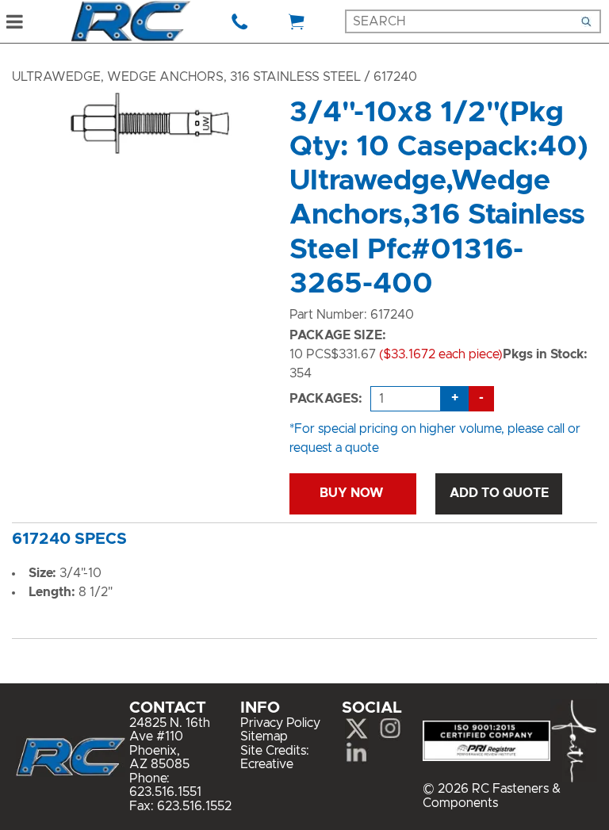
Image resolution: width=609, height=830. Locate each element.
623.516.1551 (165, 792)
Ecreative (266, 764)
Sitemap (264, 736)
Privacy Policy (280, 723)
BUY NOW (353, 493)
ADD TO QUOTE (499, 493)
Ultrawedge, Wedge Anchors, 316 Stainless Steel (186, 77)
